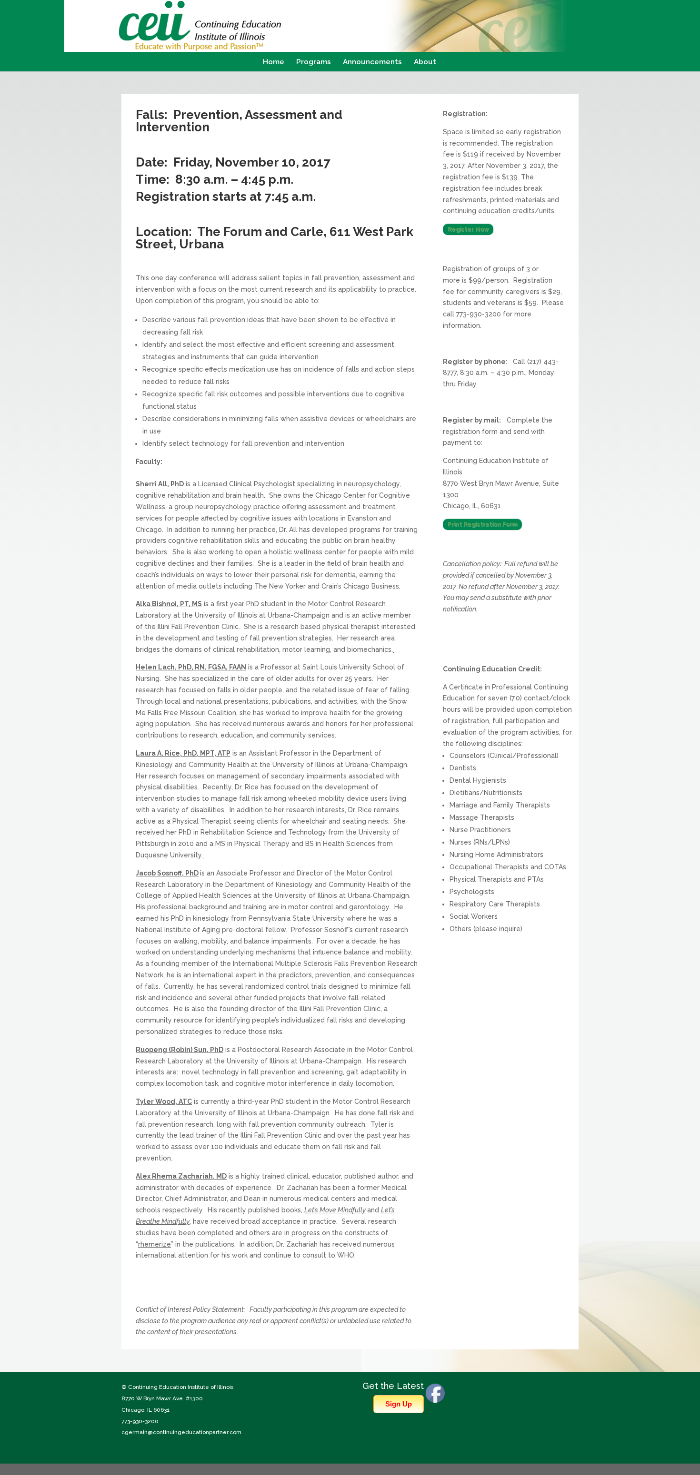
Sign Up (398, 1404)
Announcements (372, 62)
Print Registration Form (482, 524)
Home (273, 62)
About (425, 62)
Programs (313, 62)
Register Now (468, 229)
